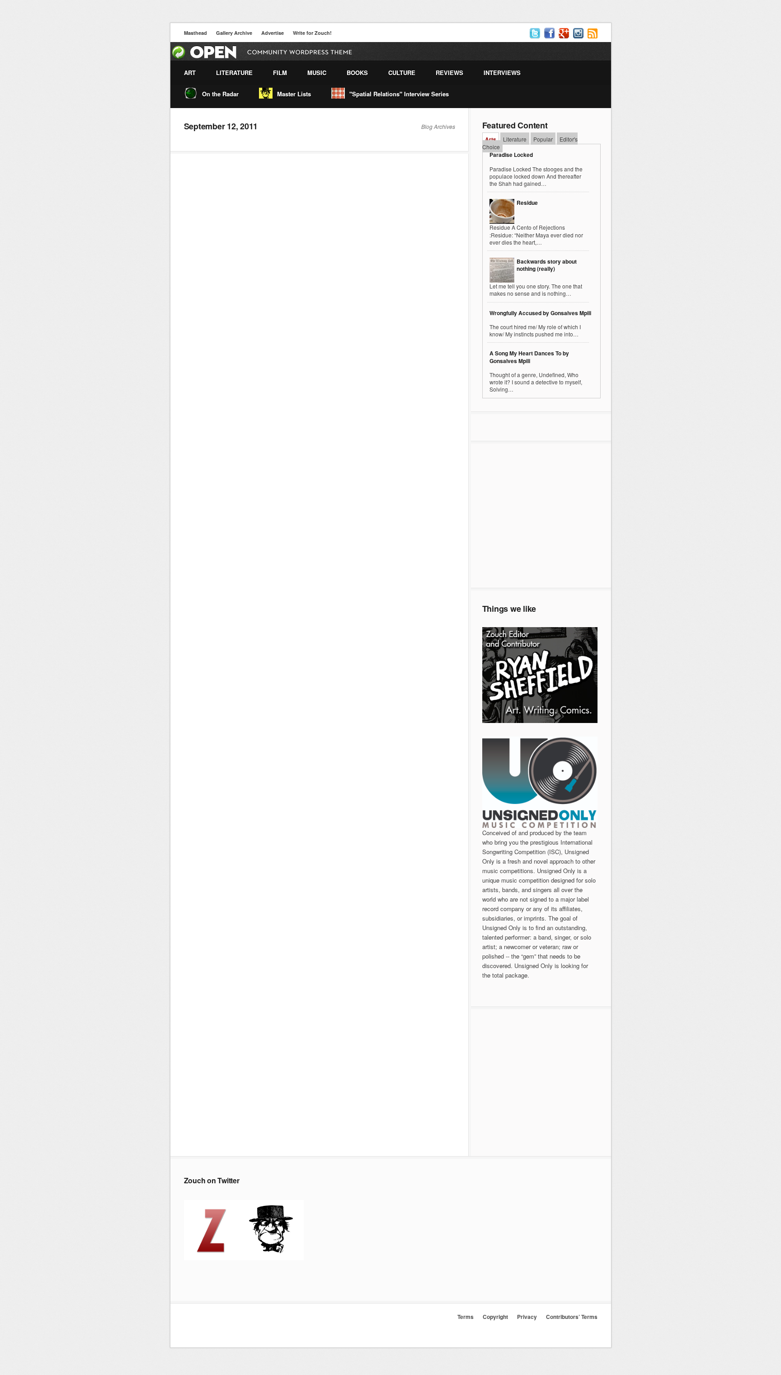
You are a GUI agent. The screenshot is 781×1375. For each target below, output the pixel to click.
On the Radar (220, 94)
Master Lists (294, 94)
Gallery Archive (234, 32)
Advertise (272, 32)
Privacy (527, 1317)
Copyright (495, 1317)
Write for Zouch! (312, 32)
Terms (465, 1317)
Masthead (195, 32)
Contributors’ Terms (572, 1317)
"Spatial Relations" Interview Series (399, 94)
